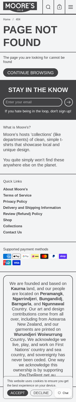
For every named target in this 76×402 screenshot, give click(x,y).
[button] (48, 7)
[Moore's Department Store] (21, 7)
